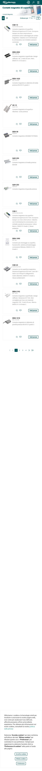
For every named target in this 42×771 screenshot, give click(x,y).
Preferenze (21, 763)
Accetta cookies (21, 754)
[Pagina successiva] (29, 350)
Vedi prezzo (33, 44)
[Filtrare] (38, 18)
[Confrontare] (20, 44)
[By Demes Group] (9, 2)
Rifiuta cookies (21, 759)
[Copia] (16, 44)
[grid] (7, 18)
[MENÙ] (38, 2)
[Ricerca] (33, 2)
